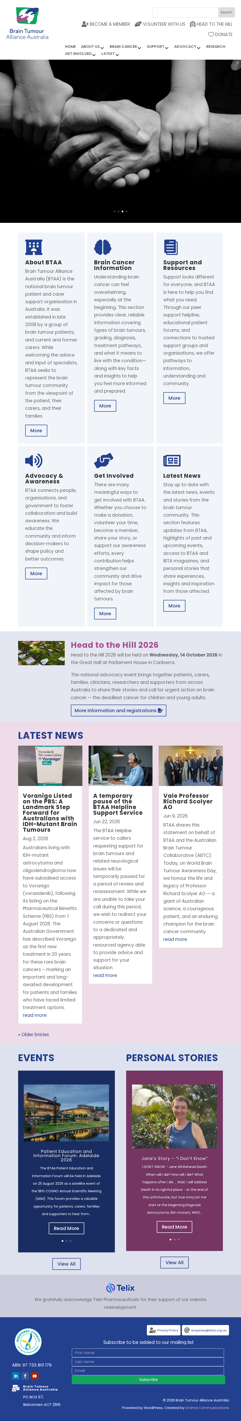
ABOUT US (90, 47)
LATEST (108, 54)
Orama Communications (207, 1407)
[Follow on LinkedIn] (16, 1376)
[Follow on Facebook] (25, 1376)
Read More (66, 1228)
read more (35, 1015)
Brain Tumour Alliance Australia (120, 124)
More (120, 166)
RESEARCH (215, 47)
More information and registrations (116, 710)
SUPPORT (155, 47)
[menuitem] (211, 24)
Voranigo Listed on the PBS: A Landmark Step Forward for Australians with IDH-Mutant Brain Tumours (50, 813)
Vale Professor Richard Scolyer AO (188, 801)
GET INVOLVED (78, 54)
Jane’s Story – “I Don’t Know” (174, 1158)
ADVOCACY (185, 47)
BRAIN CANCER (123, 47)
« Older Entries (33, 1034)
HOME (70, 47)
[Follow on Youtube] (34, 1376)
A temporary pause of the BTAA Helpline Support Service (118, 804)
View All (66, 1264)
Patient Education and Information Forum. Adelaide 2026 (66, 1155)
